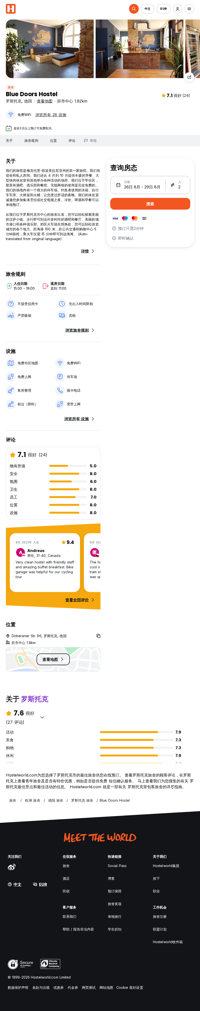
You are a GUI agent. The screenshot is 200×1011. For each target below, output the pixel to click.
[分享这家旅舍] (189, 77)
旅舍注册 (160, 916)
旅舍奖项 (114, 904)
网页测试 (89, 987)
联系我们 (69, 916)
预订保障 (114, 891)
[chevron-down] (42, 717)
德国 (28, 101)
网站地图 (106, 987)
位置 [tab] (53, 140)
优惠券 (58, 987)
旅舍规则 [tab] (31, 140)
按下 (156, 878)
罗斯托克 (13, 101)
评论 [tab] (72, 140)
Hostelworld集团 (166, 866)
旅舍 (11, 87)
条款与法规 (41, 987)
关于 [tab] (9, 140)
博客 (111, 878)
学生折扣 (114, 929)
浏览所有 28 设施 (50, 114)
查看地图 (44, 101)
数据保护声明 (18, 987)
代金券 (73, 987)
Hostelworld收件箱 (168, 942)
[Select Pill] (134, 9)
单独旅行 (114, 916)
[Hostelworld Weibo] (12, 867)
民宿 (66, 891)
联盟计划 (160, 929)
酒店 (66, 878)
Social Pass (117, 866)
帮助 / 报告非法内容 (78, 929)
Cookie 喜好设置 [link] (129, 987)
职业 (156, 891)
